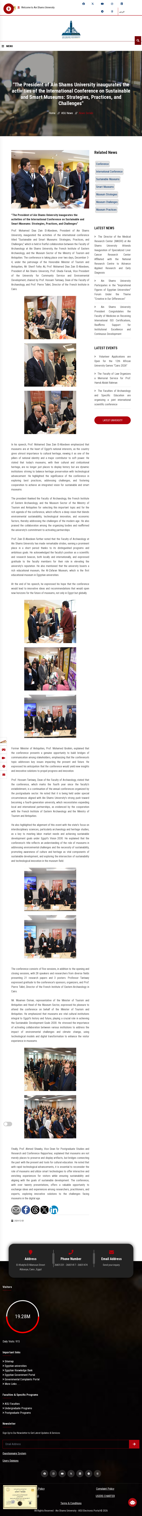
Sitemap (9, 1361)
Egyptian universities (15, 1366)
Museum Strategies (106, 194)
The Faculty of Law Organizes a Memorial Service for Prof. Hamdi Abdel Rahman (112, 378)
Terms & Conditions (71, 1503)
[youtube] (102, 4)
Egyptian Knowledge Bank (18, 1370)
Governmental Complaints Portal (21, 1379)
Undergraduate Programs (18, 1408)
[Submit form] (134, 1444)
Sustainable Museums (107, 179)
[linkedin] (122, 4)
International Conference (109, 171)
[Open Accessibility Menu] (8, 8)
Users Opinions (11, 1460)
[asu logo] (71, 28)
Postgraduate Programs (17, 1412)
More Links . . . (12, 1384)
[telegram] (102, 11)
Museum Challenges (107, 202)
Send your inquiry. (111, 1264)
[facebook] (83, 4)
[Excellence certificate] (20, 1497)
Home (52, 113)
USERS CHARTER (105, 1496)
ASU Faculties (12, 1403)
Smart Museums (105, 186)
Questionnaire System (14, 1453)
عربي (122, 11)
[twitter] (92, 4)
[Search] (138, 40)
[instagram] (112, 4)
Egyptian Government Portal (19, 1375)
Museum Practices (106, 209)
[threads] (112, 11)
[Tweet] (44, 1209)
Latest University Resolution (112, 421)
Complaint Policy (105, 1488)
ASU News (67, 113)
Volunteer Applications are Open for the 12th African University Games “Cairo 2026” (112, 361)
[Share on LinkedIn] (54, 1209)
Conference (102, 164)
